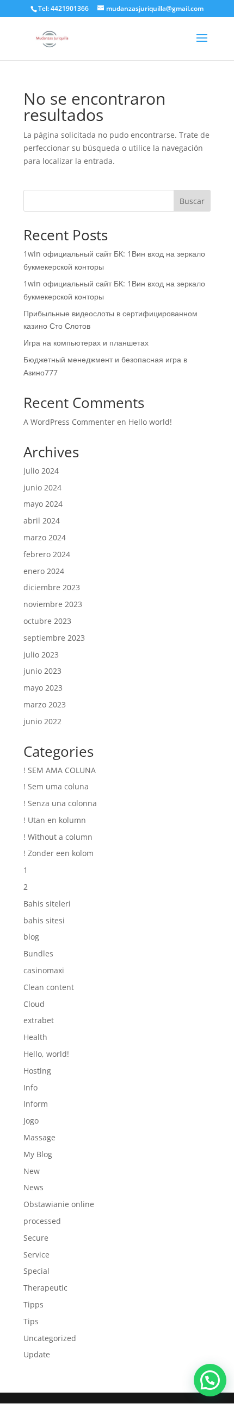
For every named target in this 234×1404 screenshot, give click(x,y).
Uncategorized (49, 1338)
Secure (35, 1238)
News (33, 1187)
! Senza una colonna (60, 803)
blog (31, 936)
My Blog (37, 1154)
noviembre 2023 (52, 604)
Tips (31, 1321)
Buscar (192, 201)
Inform (35, 1104)
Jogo (31, 1120)
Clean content (48, 987)
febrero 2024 (46, 554)
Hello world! (150, 422)
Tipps (33, 1304)
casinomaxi (43, 970)
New (31, 1171)
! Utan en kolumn (54, 820)
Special (36, 1271)
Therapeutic (45, 1287)
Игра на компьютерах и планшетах (86, 342)
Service (36, 1254)
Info (30, 1087)
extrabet (38, 1020)
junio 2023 (42, 671)
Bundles (38, 953)
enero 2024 (43, 571)
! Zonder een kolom (58, 853)
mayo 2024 (43, 504)
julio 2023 (41, 654)
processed (42, 1221)
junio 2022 (42, 721)
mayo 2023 (43, 687)
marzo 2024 (44, 537)
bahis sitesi (44, 920)
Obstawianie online (58, 1204)
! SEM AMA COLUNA (59, 770)
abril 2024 (41, 520)
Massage (39, 1137)
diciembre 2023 (51, 587)
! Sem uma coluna (56, 786)
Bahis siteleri (47, 903)
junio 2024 (42, 487)
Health (35, 1037)
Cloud (34, 1004)
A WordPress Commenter (69, 422)
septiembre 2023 (54, 638)
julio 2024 (41, 470)
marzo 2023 (44, 704)
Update (36, 1354)
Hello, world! (46, 1054)
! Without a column (58, 837)
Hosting (37, 1070)
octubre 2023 (47, 621)
